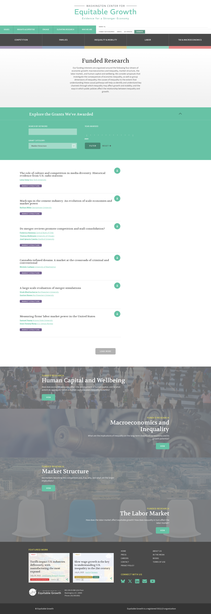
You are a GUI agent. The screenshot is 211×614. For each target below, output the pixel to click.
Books (156, 558)
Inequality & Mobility (105, 39)
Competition (21, 39)
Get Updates (128, 32)
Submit (88, 140)
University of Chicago (37, 236)
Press (123, 554)
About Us (157, 551)
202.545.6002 (75, 595)
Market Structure (31, 186)
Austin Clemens (91, 572)
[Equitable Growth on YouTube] (152, 581)
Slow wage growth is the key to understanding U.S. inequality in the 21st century (92, 565)
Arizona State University (36, 320)
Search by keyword (38, 126)
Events (119, 32)
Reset (105, 146)
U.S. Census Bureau (36, 323)
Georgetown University (36, 207)
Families (63, 39)
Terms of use (159, 562)
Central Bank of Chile (37, 232)
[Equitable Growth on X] (130, 581)
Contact (125, 562)
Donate (139, 31)
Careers (124, 558)
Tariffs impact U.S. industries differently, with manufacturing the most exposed (47, 566)
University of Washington (38, 267)
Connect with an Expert (107, 32)
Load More (105, 351)
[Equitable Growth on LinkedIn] (137, 581)
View (48, 397)
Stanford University (37, 239)
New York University (33, 179)
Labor (148, 39)
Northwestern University (39, 292)
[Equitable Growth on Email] (144, 581)
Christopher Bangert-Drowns (53, 575)
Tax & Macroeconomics (190, 39)
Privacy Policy (127, 565)
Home (123, 551)
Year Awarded (91, 126)
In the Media (158, 554)
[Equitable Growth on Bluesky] (123, 581)
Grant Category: (37, 140)
